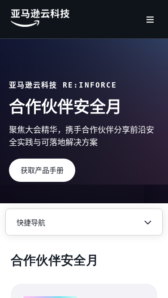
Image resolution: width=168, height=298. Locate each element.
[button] (42, 170)
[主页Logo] (40, 24)
